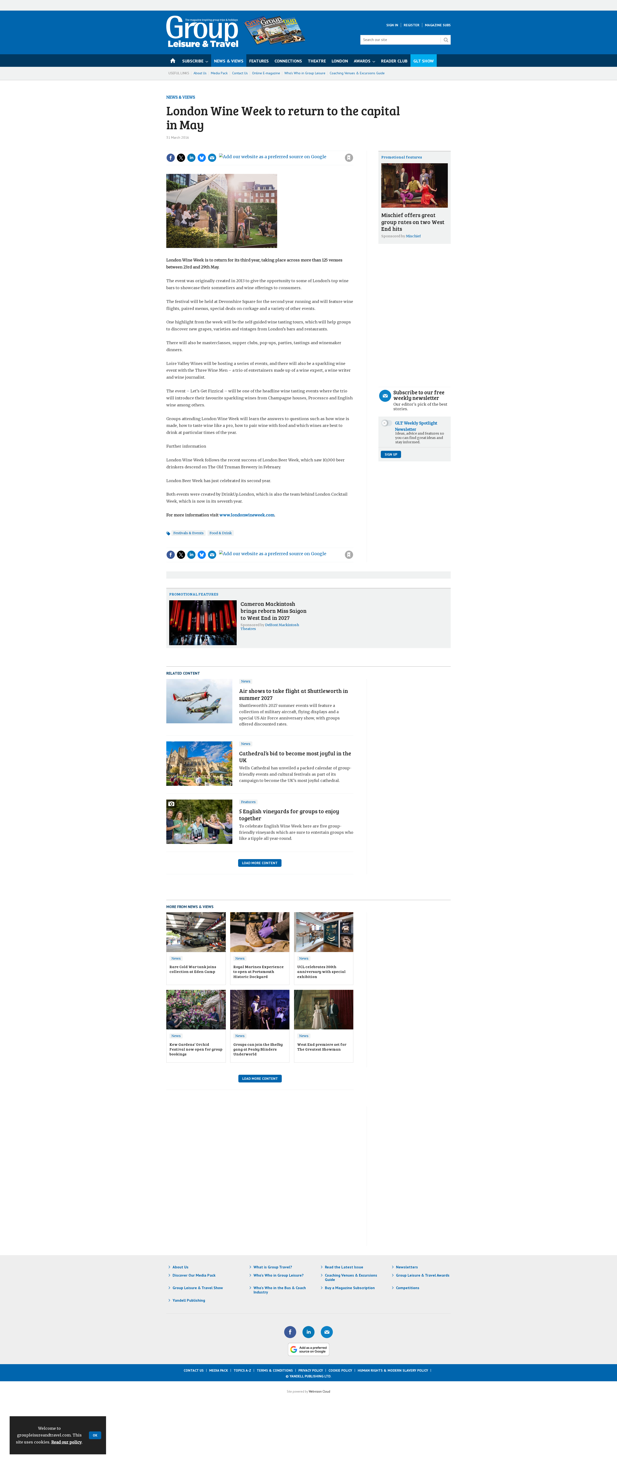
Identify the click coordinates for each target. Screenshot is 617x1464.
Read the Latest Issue (344, 1267)
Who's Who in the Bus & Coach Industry (280, 1289)
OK (95, 1435)
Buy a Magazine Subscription (350, 1287)
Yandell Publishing (189, 1300)
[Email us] (327, 1332)
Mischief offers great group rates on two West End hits (412, 222)
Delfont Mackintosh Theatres (270, 627)
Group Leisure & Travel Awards (422, 1275)
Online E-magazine (266, 73)
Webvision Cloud (319, 1391)
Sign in (284, 148)
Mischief (413, 236)
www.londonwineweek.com (247, 515)
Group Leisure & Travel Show (198, 1287)
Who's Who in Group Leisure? (279, 1275)
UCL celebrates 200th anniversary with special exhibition (321, 971)
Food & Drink (220, 533)
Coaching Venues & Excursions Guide (357, 73)
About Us (200, 73)
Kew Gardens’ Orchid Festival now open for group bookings (195, 1049)
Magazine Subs (438, 25)
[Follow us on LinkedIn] (308, 1332)
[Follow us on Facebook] (290, 1332)
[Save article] (349, 157)
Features (248, 802)
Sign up (391, 454)
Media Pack (219, 73)
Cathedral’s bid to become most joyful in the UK (295, 756)
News (245, 681)
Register (411, 25)
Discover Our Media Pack (194, 1275)
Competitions (407, 1287)
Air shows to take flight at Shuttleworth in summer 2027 (293, 694)
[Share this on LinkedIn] (191, 157)
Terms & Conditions (275, 1370)
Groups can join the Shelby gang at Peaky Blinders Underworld (258, 1049)
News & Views (180, 97)
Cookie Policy (340, 1370)
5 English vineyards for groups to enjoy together (289, 814)
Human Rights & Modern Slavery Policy (393, 1370)
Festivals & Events (188, 533)
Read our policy (66, 1442)
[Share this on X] (181, 157)
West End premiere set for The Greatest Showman (321, 1047)
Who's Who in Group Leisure (304, 73)
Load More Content (260, 863)
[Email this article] (212, 157)
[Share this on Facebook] (170, 157)
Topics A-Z (242, 1370)
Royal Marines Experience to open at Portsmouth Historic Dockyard (258, 971)
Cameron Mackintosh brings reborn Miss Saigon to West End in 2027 (274, 610)
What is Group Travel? (273, 1267)
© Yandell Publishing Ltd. (308, 1376)
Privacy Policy (310, 1370)
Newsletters (407, 1267)
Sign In (392, 25)
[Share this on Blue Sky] (201, 157)
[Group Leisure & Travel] (202, 45)
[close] (353, 148)
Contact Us (240, 73)
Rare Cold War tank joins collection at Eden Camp (192, 969)
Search (446, 40)
